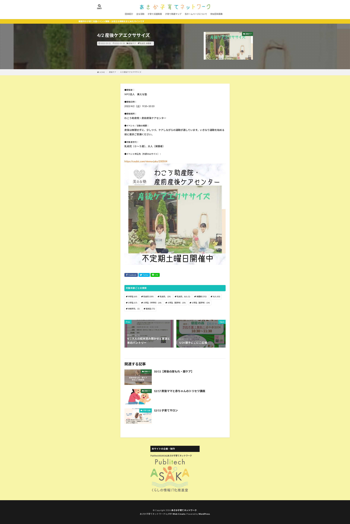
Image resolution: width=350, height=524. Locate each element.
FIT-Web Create (176, 514)
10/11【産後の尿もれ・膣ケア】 (174, 371)
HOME (102, 72)
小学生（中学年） (152, 303)
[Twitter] (144, 275)
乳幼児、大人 (183, 296)
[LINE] (155, 275)
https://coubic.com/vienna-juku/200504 (145, 161)
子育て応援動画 (155, 14)
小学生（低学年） (177, 303)
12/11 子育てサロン (166, 410)
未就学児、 (134, 309)
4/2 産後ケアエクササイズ (130, 72)
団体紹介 (129, 14)
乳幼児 (142, 43)
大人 (216, 296)
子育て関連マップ (173, 14)
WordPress (204, 514)
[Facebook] (131, 275)
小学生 (132, 303)
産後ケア (132, 43)
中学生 (132, 296)
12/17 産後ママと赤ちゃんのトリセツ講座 (179, 391)
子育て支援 (146, 410)
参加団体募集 (216, 14)
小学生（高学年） (201, 303)
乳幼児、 (165, 296)
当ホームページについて (196, 14)
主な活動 (140, 14)
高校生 (150, 309)
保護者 (148, 43)
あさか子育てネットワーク (184, 510)
